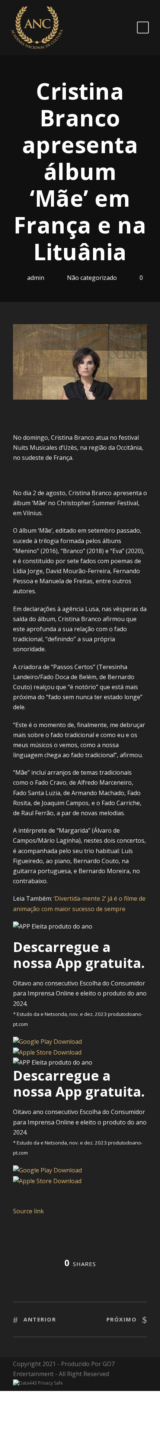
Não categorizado (92, 278)
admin (35, 278)
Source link (28, 1211)
